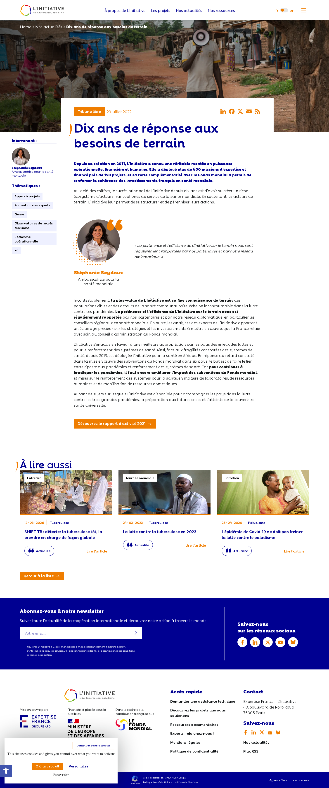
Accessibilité (6, 771)
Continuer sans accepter (93, 745)
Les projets (160, 10)
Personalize (78, 765)
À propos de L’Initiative (124, 10)
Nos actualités (189, 10)
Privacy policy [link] (61, 774)
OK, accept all (47, 765)
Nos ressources (221, 10)
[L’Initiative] (42, 10)
